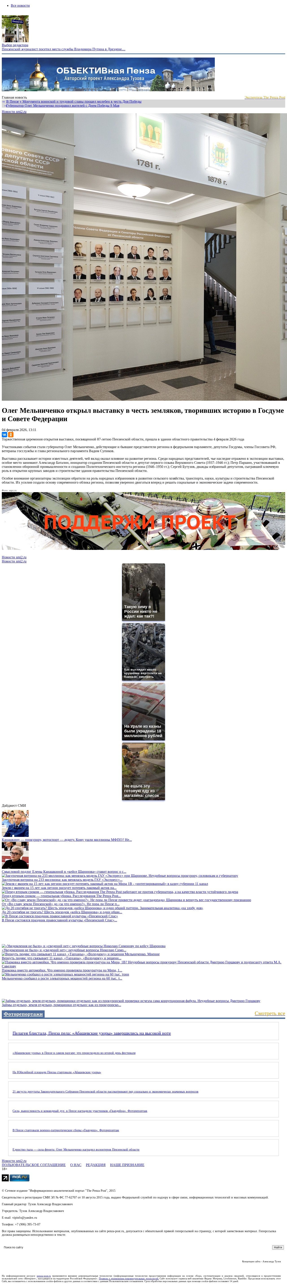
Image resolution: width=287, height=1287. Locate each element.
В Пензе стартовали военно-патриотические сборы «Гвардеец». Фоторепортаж (66, 1130)
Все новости (20, 5)
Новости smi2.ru (14, 111)
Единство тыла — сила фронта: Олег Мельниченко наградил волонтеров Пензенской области (76, 1149)
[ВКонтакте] (4, 434)
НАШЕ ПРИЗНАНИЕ (127, 1165)
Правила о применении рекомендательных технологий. (129, 1278)
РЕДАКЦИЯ (96, 1165)
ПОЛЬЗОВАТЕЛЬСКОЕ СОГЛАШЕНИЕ (34, 1165)
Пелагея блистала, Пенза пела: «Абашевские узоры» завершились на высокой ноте (92, 1033)
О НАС (75, 1165)
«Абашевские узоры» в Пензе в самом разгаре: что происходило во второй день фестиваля (74, 1053)
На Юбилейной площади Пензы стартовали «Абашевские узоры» (57, 1072)
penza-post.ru (44, 1275)
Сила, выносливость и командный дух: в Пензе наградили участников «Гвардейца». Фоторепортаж (80, 1111)
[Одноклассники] (10, 434)
